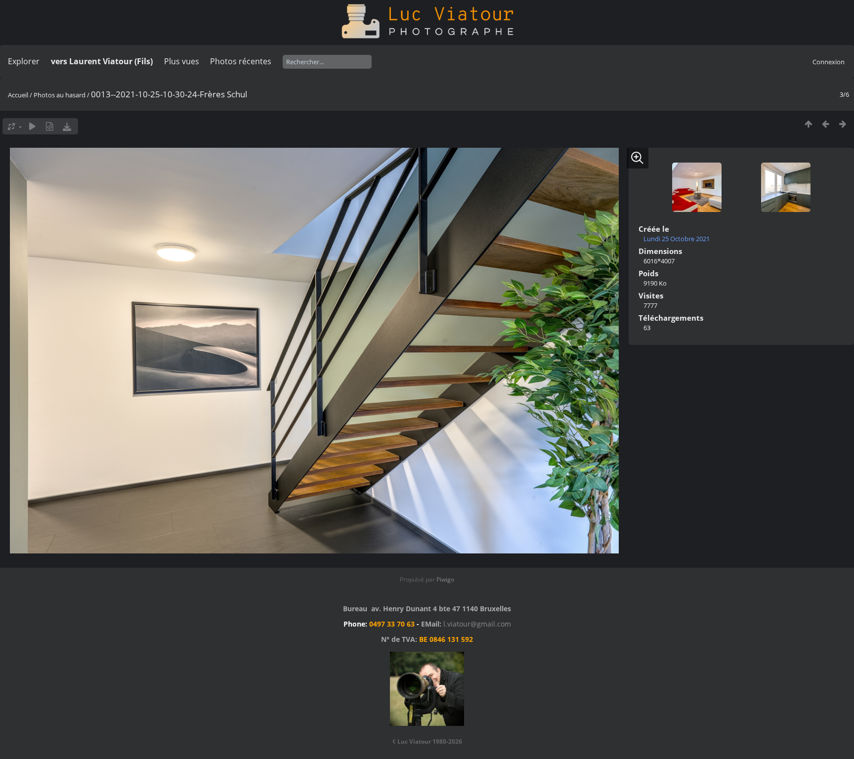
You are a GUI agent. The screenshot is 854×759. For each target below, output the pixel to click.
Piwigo (445, 579)
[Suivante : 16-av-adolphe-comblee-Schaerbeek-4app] (843, 123)
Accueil (18, 94)
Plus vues (181, 61)
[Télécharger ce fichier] (67, 126)
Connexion (828, 61)
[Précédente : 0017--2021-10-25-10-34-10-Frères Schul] (825, 123)
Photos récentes (240, 61)
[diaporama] (32, 126)
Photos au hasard (59, 94)
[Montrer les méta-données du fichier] (49, 126)
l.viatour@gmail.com (477, 624)
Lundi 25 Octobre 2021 (676, 238)
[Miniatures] (808, 123)
